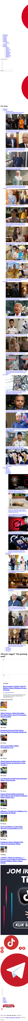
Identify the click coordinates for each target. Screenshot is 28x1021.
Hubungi (5, 1002)
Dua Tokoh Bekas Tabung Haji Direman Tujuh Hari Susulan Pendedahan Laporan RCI (16, 131)
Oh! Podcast (8, 649)
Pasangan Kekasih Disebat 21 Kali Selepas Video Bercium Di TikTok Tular (17, 627)
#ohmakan (8, 53)
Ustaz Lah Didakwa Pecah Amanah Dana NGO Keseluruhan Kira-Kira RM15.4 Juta (16, 168)
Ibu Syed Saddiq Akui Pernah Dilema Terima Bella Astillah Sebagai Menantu (16, 262)
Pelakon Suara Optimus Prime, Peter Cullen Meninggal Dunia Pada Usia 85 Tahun (15, 113)
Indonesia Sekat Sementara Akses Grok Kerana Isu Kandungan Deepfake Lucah (16, 551)
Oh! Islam (8, 554)
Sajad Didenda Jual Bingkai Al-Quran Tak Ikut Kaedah (17, 590)
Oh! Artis (5, 188)
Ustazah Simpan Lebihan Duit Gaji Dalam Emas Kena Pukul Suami (16, 353)
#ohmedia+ (5, 46)
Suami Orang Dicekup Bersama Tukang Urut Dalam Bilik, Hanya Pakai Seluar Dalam (16, 299)
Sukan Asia (5, 34)
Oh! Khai (8, 647)
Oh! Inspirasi (8, 553)
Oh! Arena (8, 470)
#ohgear (7, 47)
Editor (4, 998)
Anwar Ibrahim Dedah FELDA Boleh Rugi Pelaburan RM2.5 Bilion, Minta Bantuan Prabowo (16, 448)
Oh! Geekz (8, 473)
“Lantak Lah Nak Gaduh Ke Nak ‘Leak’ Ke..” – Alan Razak (16, 206)
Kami (4, 997)
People (7, 1017)
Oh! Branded (8, 472)
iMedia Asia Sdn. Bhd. (15, 1017)
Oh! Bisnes (8, 471)
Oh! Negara (5, 374)
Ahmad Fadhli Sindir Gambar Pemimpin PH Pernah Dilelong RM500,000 (16, 429)
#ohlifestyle (8, 49)
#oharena (5, 45)
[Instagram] (2, 949)
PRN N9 (7, 42)
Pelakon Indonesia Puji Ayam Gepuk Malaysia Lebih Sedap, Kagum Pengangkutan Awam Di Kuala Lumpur (15, 224)
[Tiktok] (11, 949)
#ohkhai (7, 56)
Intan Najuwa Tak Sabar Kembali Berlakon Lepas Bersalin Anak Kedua (16, 243)
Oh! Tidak (5, 281)
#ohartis (4, 37)
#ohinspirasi (8, 52)
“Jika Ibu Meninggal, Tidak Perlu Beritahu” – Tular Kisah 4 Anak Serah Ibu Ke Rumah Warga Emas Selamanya (16, 372)
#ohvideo (8, 54)
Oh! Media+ (5, 467)
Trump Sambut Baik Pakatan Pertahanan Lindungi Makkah (16, 572)
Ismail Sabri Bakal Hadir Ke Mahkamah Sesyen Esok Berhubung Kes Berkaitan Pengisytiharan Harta (15, 150)
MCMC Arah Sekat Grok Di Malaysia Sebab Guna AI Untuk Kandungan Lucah (17, 533)
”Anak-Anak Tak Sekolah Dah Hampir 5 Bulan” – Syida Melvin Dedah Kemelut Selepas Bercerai (16, 187)
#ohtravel (5, 44)
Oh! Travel (8, 650)
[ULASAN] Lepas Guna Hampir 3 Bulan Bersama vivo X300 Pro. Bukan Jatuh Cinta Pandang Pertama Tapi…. (17, 511)
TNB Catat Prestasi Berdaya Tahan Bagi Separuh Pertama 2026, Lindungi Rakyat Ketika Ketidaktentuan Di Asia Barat (16, 392)
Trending (5, 110)
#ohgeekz (5, 40)
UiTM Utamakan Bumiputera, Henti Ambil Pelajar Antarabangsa (16, 466)
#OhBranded (8, 55)
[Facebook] (20, 949)
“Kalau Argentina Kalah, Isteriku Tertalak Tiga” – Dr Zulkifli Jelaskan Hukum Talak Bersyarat (17, 608)
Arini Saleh (7, 692)
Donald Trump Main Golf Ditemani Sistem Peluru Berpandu (16, 317)
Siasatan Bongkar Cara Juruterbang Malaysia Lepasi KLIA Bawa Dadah (16, 335)
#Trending (5, 35)
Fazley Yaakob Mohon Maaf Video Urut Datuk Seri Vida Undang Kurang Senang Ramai (16, 280)
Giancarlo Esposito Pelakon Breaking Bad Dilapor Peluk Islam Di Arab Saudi (17, 645)
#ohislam (5, 39)
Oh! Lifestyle (8, 648)
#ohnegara (5, 41)
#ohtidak (5, 38)
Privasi (4, 1000)
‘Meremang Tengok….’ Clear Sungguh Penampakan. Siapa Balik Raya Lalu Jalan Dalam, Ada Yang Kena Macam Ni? (17, 491)
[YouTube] (2, 952)
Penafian (5, 1001)
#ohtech (7, 48)
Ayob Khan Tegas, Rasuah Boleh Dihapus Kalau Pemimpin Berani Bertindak (16, 411)
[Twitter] (23, 949)
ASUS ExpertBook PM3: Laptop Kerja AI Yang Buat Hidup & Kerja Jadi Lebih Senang (17, 515)
